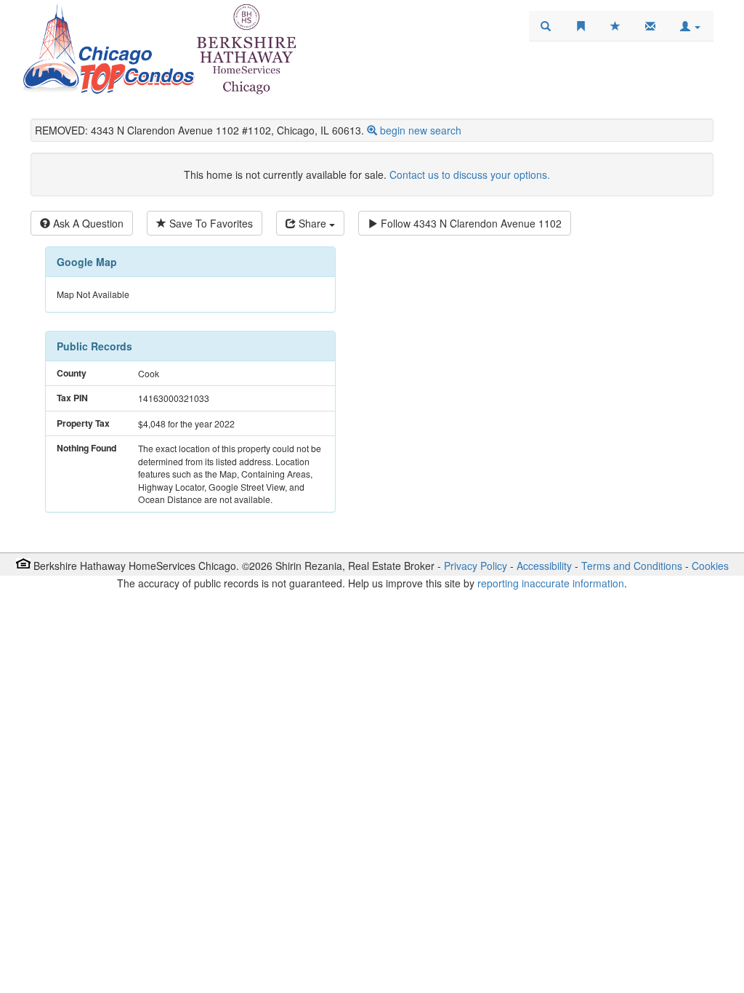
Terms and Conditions (631, 565)
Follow (470, 223)
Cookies (710, 565)
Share (312, 223)
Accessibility (544, 565)
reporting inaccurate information (550, 583)
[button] (690, 26)
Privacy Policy (475, 565)
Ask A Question (87, 223)
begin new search (420, 130)
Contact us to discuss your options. (469, 174)
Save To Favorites (209, 223)
